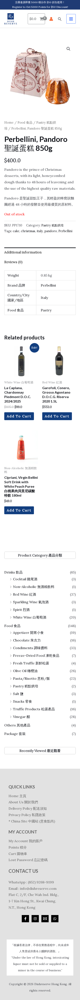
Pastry (46, 310)
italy (40, 231)
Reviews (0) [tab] (13, 262)
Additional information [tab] (23, 252)
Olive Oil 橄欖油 (25, 671)
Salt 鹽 (18, 694)
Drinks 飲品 (13, 572)
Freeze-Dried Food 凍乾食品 (36, 655)
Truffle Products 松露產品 (34, 709)
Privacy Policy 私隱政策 (27, 815)
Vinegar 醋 (21, 717)
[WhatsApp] (54, 918)
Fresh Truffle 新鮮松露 (31, 663)
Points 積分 (18, 847)
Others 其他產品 (17, 725)
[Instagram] (35, 918)
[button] (59, 19)
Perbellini (65, 231)
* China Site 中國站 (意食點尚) (32, 821)
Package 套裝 (15, 734)
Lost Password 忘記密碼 (28, 860)
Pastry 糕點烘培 (25, 686)
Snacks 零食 (22, 701)
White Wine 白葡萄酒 (29, 617)
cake (16, 231)
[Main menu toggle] (71, 18)
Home (9, 122)
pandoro (50, 231)
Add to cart (19, 416)
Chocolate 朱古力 (27, 640)
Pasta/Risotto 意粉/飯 (31, 678)
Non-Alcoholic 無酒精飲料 (33, 587)
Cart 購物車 (18, 854)
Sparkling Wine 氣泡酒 (31, 602)
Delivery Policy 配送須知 (28, 808)
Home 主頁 (17, 796)
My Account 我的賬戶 (25, 841)
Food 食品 (12, 626)
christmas (28, 231)
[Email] (45, 918)
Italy (44, 297)
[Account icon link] (51, 19)
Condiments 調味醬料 (30, 648)
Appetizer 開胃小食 (28, 632)
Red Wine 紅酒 (24, 594)
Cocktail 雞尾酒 (25, 579)
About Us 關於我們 (23, 802)
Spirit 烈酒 (21, 609)
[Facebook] (25, 918)
